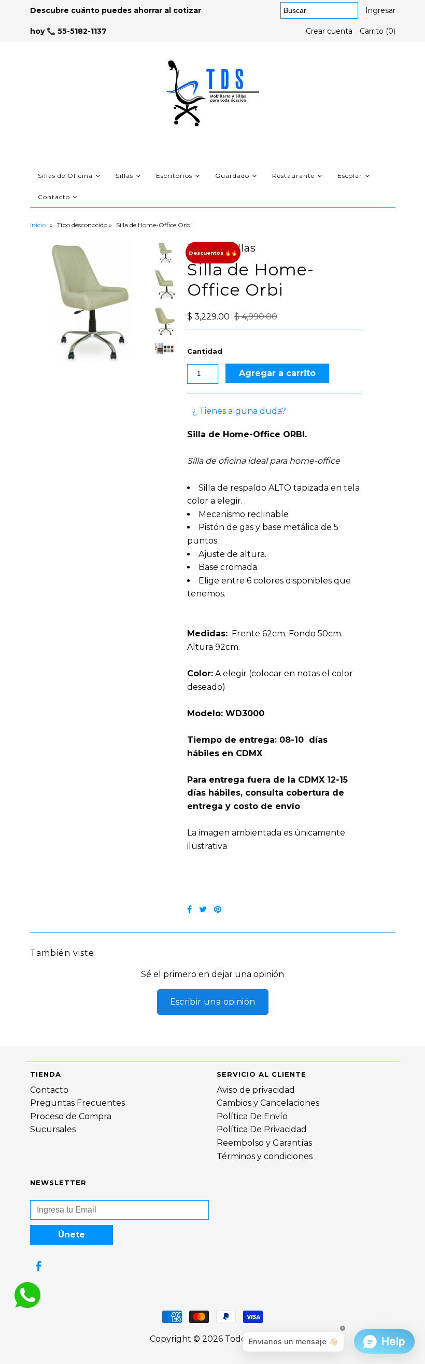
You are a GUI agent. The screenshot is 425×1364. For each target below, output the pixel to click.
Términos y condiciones (265, 1156)
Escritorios (174, 175)
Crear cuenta (329, 31)
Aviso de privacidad (256, 1090)
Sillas (124, 175)
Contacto (54, 197)
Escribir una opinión (213, 1002)
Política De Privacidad (262, 1129)
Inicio (38, 225)
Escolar (349, 175)
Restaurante (293, 175)
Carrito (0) (377, 31)
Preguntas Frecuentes (77, 1103)
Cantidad (204, 351)
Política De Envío (252, 1116)
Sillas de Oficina (65, 175)
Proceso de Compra (70, 1116)
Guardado (232, 175)
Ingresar (380, 10)
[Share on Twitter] (203, 909)
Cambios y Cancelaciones (268, 1103)
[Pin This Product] (217, 909)
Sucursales (53, 1129)
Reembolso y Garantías (264, 1143)
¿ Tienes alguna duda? (239, 411)
